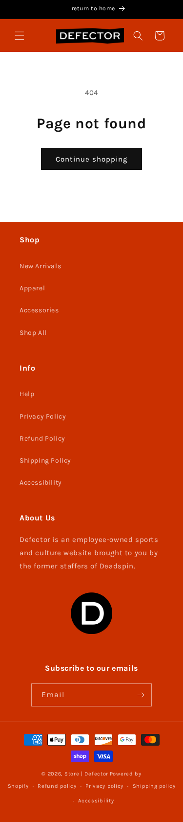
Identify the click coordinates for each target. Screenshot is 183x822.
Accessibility (41, 482)
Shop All (33, 333)
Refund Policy (42, 438)
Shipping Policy (45, 460)
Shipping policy (154, 786)
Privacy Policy (43, 416)
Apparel (32, 288)
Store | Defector (86, 774)
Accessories (39, 310)
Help (27, 394)
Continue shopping (91, 159)
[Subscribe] (140, 694)
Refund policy (57, 786)
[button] (19, 36)
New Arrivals (40, 266)
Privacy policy (104, 786)
